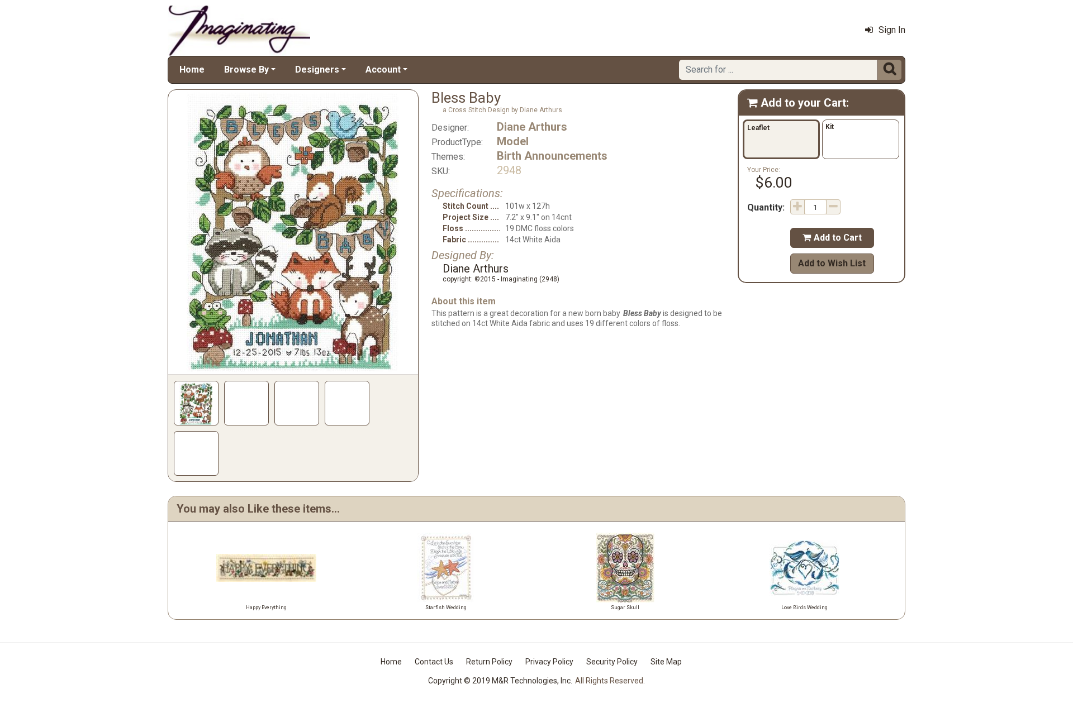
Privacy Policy (549, 661)
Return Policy (489, 661)
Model (513, 141)
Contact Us (434, 661)
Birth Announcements (552, 155)
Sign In (892, 30)
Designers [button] (317, 69)
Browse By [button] (246, 69)
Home (192, 69)
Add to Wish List (832, 263)
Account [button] (383, 69)
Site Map (666, 661)
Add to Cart (832, 237)
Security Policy (612, 661)
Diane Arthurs (532, 126)
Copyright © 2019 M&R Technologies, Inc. (500, 680)
